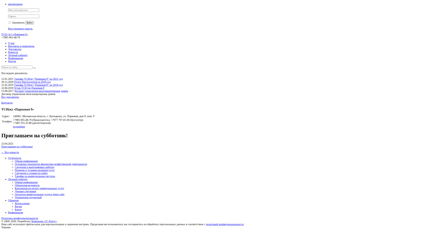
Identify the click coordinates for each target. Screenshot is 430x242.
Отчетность (14, 158)
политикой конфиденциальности (225, 224)
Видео (18, 206)
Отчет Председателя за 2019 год (32, 81)
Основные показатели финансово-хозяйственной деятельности (51, 164)
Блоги (18, 209)
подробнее (19, 126)
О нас (11, 43)
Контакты (7, 102)
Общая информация (26, 161)
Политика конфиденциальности (19, 218)
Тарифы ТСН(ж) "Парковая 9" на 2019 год (38, 85)
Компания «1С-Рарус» (44, 221)
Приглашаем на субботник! (17, 146)
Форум (12, 61)
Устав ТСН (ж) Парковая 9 (29, 88)
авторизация (15, 4)
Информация (15, 58)
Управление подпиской (28, 197)
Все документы (10, 97)
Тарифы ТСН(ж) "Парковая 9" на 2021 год (38, 78)
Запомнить (18, 22)
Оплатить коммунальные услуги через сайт (39, 194)
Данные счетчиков (25, 191)
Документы (14, 49)
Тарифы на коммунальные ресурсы (35, 176)
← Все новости (10, 152)
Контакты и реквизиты (21, 46)
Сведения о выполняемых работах (34, 167)
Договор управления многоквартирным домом (41, 91)
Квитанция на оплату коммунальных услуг (39, 188)
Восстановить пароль (20, 28)
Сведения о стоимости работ (31, 173)
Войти (30, 23)
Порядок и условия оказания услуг (35, 170)
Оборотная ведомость (27, 185)
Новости (13, 52)
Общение (13, 200)
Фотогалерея (22, 203)
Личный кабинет (18, 55)
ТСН (14, 34)
